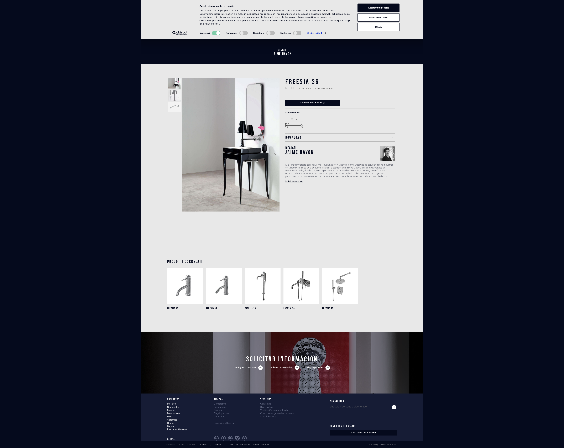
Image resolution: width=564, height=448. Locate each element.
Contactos (219, 417)
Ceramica (172, 420)
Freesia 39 (289, 308)
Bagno (170, 426)
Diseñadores (220, 407)
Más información (294, 182)
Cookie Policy (219, 445)
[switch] (243, 33)
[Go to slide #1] (174, 83)
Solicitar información (311, 103)
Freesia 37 (211, 308)
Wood (170, 417)
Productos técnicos (177, 429)
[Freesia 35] (185, 286)
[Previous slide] (186, 155)
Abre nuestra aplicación (363, 433)
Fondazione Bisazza (224, 423)
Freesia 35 (172, 308)
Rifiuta (378, 27)
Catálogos (219, 410)
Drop (381, 445)
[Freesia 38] (263, 286)
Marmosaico (173, 413)
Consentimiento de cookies (239, 445)
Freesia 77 (327, 308)
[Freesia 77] (340, 286)
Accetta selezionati (378, 17)
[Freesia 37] (224, 286)
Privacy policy (205, 445)
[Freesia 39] (301, 286)
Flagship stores (221, 413)
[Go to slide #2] (174, 95)
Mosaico (171, 404)
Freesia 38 (250, 308)
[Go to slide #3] (174, 107)
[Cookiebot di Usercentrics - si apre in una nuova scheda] (180, 33)
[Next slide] (275, 155)
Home (170, 423)
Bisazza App (266, 407)
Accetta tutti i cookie (378, 7)
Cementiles (173, 407)
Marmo (170, 410)
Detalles (185, 320)
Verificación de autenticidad (274, 410)
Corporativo (220, 404)
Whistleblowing (268, 417)
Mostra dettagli (315, 33)
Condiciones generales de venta (277, 413)
